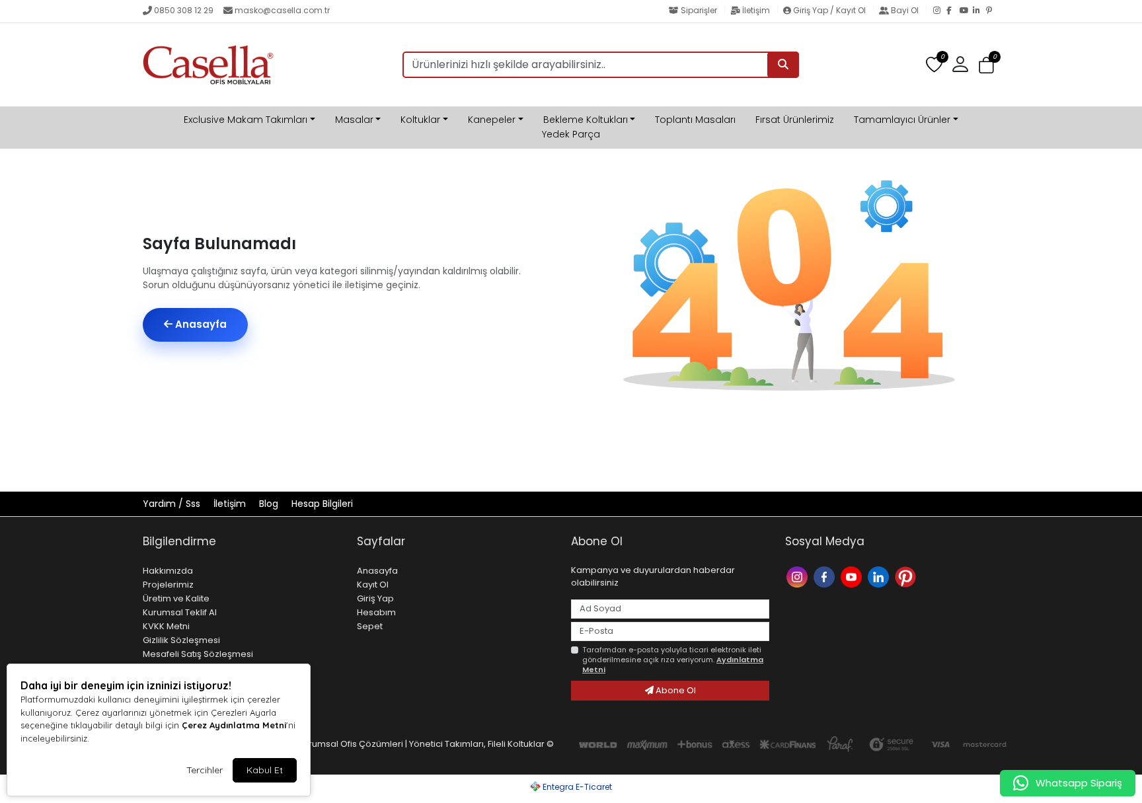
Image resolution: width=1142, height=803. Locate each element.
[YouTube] (966, 11)
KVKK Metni (166, 626)
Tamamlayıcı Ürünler (902, 119)
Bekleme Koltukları (585, 119)
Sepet (370, 626)
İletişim (756, 10)
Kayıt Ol (373, 584)
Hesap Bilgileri (322, 503)
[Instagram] (939, 11)
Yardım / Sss (173, 503)
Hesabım (376, 612)
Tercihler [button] (204, 770)
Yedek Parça (571, 134)
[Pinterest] (992, 11)
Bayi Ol (905, 10)
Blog (270, 503)
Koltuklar (420, 119)
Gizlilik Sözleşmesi (181, 640)
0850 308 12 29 (183, 10)
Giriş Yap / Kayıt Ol (829, 10)
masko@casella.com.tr (282, 10)
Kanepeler (491, 119)
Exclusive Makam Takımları (245, 119)
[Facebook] (953, 11)
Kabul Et (265, 770)
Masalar (354, 119)
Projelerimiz (168, 584)
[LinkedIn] (979, 11)
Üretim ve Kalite (176, 598)
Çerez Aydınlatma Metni (234, 725)
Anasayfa (199, 324)
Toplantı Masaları (695, 119)
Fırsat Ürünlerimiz (794, 119)
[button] (986, 65)
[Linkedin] (880, 576)
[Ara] (783, 65)
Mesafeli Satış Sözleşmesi (198, 654)
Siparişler (699, 10)
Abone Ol (675, 690)
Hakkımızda (168, 570)
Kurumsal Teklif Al (180, 612)
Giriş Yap (375, 598)
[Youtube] (852, 576)
